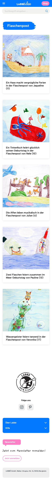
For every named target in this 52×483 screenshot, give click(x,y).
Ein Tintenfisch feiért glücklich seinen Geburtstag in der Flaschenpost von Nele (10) (22, 150)
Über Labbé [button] (10, 422)
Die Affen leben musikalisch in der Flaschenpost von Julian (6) (25, 214)
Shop (45, 3)
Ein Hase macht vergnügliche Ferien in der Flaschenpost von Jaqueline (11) (26, 85)
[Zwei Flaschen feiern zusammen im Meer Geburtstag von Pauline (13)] (26, 248)
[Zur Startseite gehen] (24, 3)
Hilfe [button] (7, 428)
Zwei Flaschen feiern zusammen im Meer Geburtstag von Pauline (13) (25, 276)
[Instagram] (22, 407)
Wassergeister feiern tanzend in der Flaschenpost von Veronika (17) (26, 338)
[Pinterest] (30, 407)
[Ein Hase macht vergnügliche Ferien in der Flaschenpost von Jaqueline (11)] (26, 56)
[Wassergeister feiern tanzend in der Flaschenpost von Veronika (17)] (26, 310)
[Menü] (3, 3)
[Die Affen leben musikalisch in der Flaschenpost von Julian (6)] (26, 186)
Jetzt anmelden (12, 458)
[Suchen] (46, 11)
